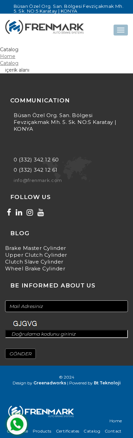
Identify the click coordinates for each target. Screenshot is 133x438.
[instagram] (30, 212)
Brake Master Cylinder (35, 248)
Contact (113, 431)
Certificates (67, 431)
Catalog (9, 63)
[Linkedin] (19, 212)
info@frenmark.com (38, 180)
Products (42, 431)
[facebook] (9, 212)
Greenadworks (49, 382)
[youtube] (41, 212)
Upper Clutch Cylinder (36, 255)
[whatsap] (17, 424)
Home (7, 56)
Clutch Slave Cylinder (34, 261)
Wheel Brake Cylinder (35, 268)
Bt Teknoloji (107, 382)
